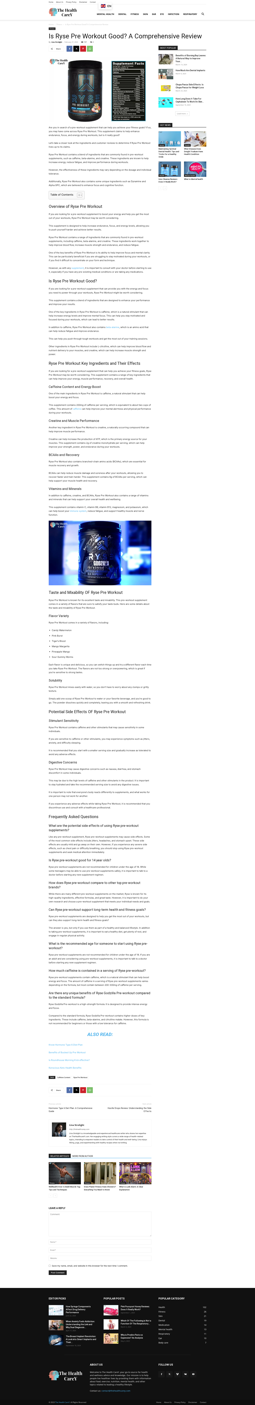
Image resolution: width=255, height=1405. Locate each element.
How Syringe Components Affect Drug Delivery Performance (78, 1309)
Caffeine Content (63, 1077)
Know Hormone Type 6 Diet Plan (66, 1044)
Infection (173, 14)
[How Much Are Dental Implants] (165, 74)
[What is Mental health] (195, 169)
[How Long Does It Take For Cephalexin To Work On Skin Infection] (165, 102)
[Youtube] (193, 1374)
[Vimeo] (177, 1374)
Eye (162, 14)
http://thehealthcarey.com (79, 1129)
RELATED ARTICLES (59, 1156)
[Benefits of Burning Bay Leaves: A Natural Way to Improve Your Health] (165, 59)
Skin (145, 14)
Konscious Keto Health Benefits (65, 1067)
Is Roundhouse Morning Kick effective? (69, 1060)
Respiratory (190, 14)
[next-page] (55, 1195)
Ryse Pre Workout (80, 1077)
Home (51, 2)
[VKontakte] (185, 1374)
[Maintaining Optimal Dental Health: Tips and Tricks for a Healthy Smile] (169, 139)
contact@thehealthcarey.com (116, 1390)
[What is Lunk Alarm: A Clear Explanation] (135, 1173)
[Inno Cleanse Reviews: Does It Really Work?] (169, 169)
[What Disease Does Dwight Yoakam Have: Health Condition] (195, 139)
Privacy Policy (71, 2)
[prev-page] (50, 1195)
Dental (122, 14)
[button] (202, 14)
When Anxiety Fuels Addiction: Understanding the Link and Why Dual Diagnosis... (80, 1324)
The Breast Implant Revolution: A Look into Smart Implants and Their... (81, 1339)
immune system (78, 511)
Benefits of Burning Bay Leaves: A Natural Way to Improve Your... (191, 58)
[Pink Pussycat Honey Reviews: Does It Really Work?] (111, 1310)
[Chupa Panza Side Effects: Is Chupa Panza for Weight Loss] (165, 88)
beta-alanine (112, 327)
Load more (181, 113)
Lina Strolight (56, 42)
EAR (154, 14)
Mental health (105, 14)
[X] (76, 49)
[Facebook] (69, 49)
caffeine (77, 408)
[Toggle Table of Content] (78, 195)
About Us (59, 2)
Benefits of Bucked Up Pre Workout (67, 1052)
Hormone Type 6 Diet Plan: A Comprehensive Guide (70, 1110)
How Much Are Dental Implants (190, 70)
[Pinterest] (83, 49)
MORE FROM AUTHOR (82, 1156)
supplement (77, 268)
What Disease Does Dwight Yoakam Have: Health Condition (193, 151)
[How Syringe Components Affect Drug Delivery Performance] (56, 1310)
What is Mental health (193, 179)
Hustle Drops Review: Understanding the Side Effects (129, 1110)
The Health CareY (62, 1402)
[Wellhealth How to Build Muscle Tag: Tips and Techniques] (65, 1173)
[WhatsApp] (90, 49)
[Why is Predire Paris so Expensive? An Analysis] (111, 1338)
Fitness (135, 14)
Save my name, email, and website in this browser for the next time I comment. (90, 1265)
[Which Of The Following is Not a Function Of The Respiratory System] (111, 1324)
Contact (93, 2)
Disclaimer (83, 2)
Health (187, 145)
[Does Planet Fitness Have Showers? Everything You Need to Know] (100, 1173)
